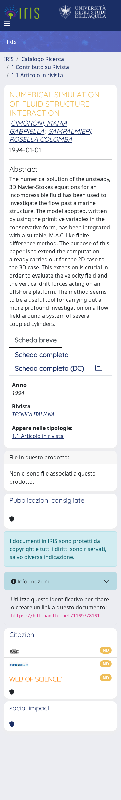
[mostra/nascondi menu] (7, 23)
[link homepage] (24, 12)
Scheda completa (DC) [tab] (49, 368)
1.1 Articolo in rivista (37, 75)
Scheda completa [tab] (42, 354)
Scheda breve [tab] (36, 340)
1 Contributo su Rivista (40, 67)
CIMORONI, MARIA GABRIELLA (38, 127)
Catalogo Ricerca (42, 59)
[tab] (99, 368)
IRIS (9, 59)
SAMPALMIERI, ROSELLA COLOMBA (50, 135)
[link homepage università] (83, 12)
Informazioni (32, 581)
